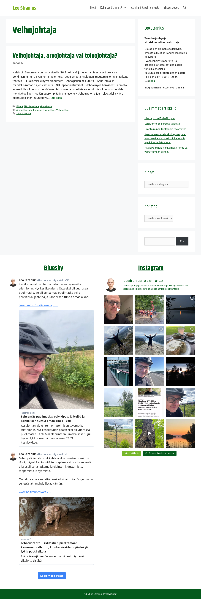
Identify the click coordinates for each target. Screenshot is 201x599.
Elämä (19, 106)
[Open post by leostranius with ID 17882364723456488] (118, 402)
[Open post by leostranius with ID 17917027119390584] (118, 433)
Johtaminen (35, 110)
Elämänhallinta (31, 106)
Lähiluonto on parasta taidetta (162, 123)
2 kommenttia (23, 113)
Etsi (182, 241)
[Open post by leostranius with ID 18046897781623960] (180, 402)
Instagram (150, 268)
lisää (152, 80)
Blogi (93, 7)
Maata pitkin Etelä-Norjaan (159, 118)
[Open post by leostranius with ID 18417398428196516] (149, 340)
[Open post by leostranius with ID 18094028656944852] (180, 433)
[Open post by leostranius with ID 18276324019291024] (180, 309)
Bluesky (53, 268)
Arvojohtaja (22, 110)
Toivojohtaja (49, 110)
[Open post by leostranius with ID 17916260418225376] (118, 340)
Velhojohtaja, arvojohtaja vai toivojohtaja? (65, 56)
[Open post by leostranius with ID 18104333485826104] (149, 433)
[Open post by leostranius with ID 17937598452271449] (149, 402)
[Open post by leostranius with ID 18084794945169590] (180, 371)
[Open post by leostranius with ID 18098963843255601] (180, 340)
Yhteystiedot (171, 7)
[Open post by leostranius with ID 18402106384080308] (149, 371)
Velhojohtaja (62, 110)
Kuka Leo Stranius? (111, 7)
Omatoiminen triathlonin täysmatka (165, 129)
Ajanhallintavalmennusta (145, 7)
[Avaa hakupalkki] (184, 8)
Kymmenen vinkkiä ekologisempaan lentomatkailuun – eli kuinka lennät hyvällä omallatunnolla (165, 138)
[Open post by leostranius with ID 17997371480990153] (118, 309)
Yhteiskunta (46, 106)
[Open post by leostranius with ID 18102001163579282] (149, 309)
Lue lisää (56, 97)
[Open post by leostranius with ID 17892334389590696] (118, 371)
